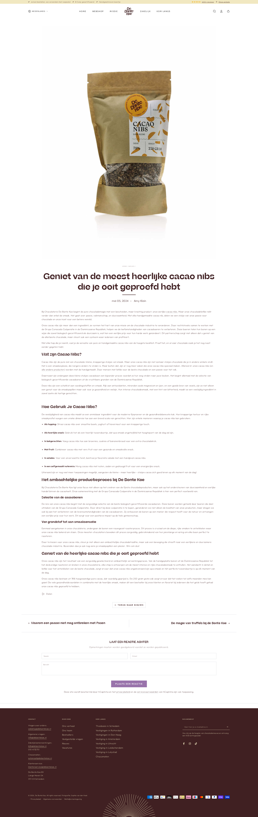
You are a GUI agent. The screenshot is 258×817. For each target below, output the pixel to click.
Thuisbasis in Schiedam (107, 726)
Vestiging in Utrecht (106, 743)
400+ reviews (208, 2)
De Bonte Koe (40, 795)
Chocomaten (102, 756)
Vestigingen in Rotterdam (109, 730)
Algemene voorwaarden (52, 799)
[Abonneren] (228, 727)
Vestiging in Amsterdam (108, 739)
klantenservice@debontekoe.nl (42, 767)
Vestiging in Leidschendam (109, 747)
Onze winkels (224, 2)
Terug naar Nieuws (131, 605)
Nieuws (131, 266)
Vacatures (67, 747)
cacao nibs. (172, 311)
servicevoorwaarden (147, 691)
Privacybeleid (36, 799)
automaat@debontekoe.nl (40, 758)
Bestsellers (67, 734)
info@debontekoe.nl (37, 737)
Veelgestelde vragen (72, 739)
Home (124, 266)
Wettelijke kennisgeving (73, 799)
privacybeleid (123, 691)
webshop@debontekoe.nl (39, 729)
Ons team (67, 730)
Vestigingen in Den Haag (108, 734)
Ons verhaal (68, 726)
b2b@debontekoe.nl (37, 746)
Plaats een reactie (129, 684)
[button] (214, 11)
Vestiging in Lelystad (106, 752)
